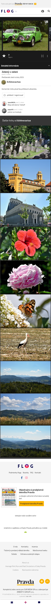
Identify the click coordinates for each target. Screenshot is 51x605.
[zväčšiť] (42, 56)
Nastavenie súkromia (30, 570)
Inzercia (35, 546)
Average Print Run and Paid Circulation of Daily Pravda (25, 566)
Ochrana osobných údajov (30, 554)
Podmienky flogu (15, 472)
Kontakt (38, 472)
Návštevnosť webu (40, 550)
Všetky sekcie (28, 4)
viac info (28, 596)
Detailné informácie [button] (10, 66)
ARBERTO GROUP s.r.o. (25, 592)
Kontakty (24, 546)
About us (25, 562)
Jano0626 (11, 102)
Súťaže (14, 554)
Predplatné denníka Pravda (31, 503)
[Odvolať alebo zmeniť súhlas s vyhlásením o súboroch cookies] (41, 581)
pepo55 (10, 109)
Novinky (26, 472)
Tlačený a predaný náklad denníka (16, 550)
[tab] (25, 64)
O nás (15, 546)
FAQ (31, 472)
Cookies (16, 570)
